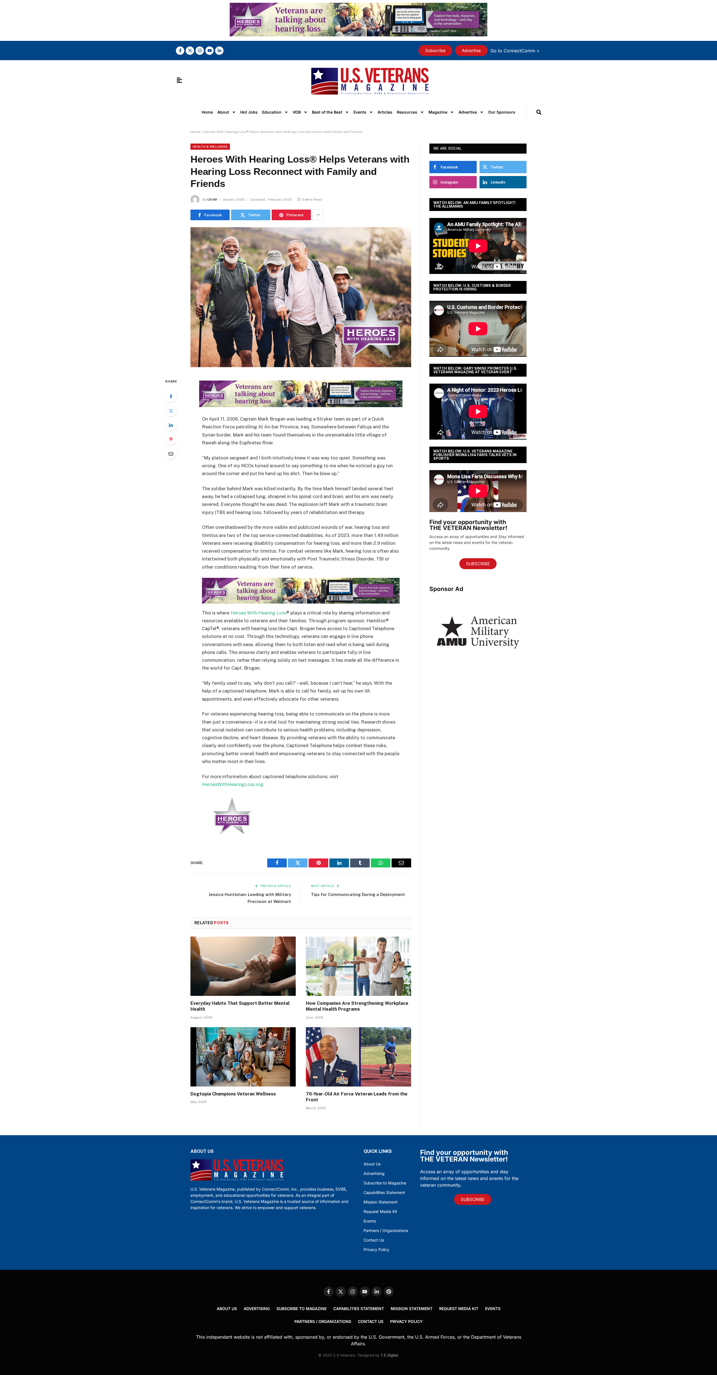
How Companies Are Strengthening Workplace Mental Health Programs (357, 1006)
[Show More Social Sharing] (317, 215)
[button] (538, 112)
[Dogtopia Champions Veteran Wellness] (243, 1057)
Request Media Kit (380, 1211)
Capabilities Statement (384, 1192)
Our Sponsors (501, 112)
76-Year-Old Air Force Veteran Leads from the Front (357, 1097)
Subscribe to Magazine (385, 1183)
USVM (212, 199)
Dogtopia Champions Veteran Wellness (233, 1094)
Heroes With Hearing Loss (259, 613)
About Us (372, 1164)
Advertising (374, 1173)
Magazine (438, 112)
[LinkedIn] (170, 425)
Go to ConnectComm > (515, 50)
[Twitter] (170, 410)
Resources (407, 112)
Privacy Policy (376, 1249)
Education (271, 112)
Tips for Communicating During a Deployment (358, 894)
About (223, 112)
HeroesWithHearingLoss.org (232, 784)
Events (359, 112)
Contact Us (374, 1240)
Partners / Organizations (386, 1230)
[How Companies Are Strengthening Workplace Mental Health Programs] (358, 966)
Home (207, 112)
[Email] (170, 453)
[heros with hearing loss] (358, 34)
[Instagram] (199, 50)
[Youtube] (209, 50)
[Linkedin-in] (219, 50)
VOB (297, 112)
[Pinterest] (170, 439)
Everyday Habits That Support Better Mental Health (240, 1006)
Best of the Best (327, 112)
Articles (385, 112)
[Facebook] (170, 396)
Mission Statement (380, 1202)
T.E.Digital (389, 1355)
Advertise (467, 112)
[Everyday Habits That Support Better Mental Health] (243, 966)
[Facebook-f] (180, 50)
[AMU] (478, 665)
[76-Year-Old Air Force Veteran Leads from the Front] (358, 1057)
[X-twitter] (190, 50)
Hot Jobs (249, 112)
